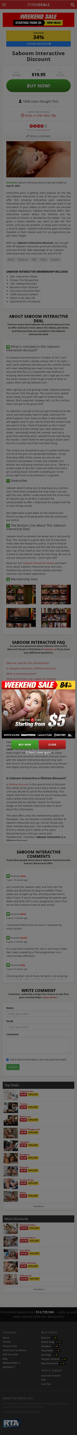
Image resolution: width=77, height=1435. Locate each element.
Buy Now (25, 744)
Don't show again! (39, 752)
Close (52, 744)
